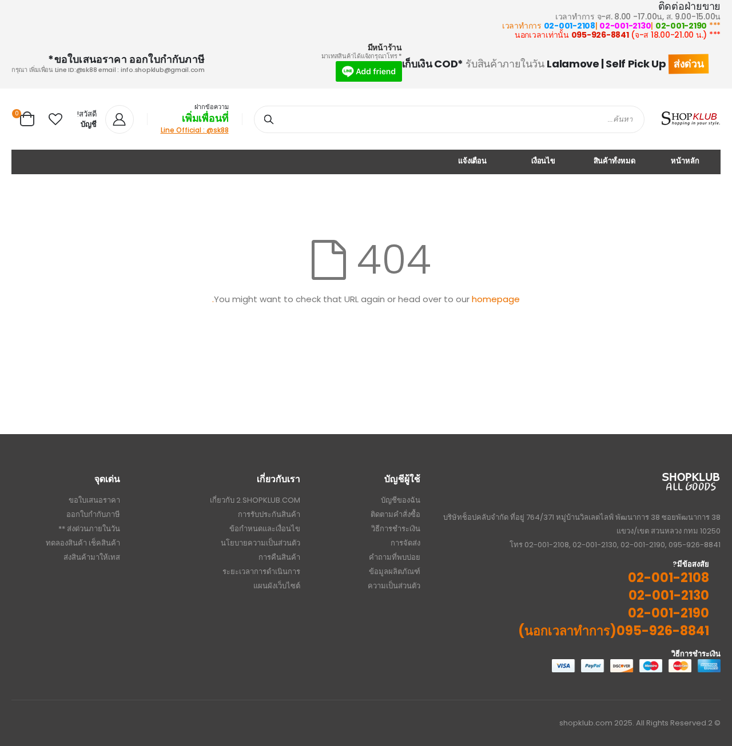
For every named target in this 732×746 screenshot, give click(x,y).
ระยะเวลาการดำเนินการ (261, 571)
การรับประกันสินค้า (269, 514)
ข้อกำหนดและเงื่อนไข (264, 528)
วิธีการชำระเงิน (395, 528)
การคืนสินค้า (279, 557)
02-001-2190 (681, 25)
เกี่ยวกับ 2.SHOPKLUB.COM (255, 500)
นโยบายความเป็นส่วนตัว (260, 543)
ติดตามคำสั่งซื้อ (395, 514)
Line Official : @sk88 (195, 130)
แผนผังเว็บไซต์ (276, 585)
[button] (55, 119)
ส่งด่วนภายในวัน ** (89, 528)
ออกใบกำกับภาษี (93, 514)
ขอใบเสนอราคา (94, 500)
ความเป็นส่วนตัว (394, 585)
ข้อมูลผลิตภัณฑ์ (394, 571)
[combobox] (449, 119)
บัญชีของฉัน (400, 500)
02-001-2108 (569, 25)
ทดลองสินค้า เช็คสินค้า (83, 543)
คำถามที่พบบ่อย (394, 557)
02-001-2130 (625, 25)
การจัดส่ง (405, 543)
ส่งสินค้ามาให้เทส (91, 557)
